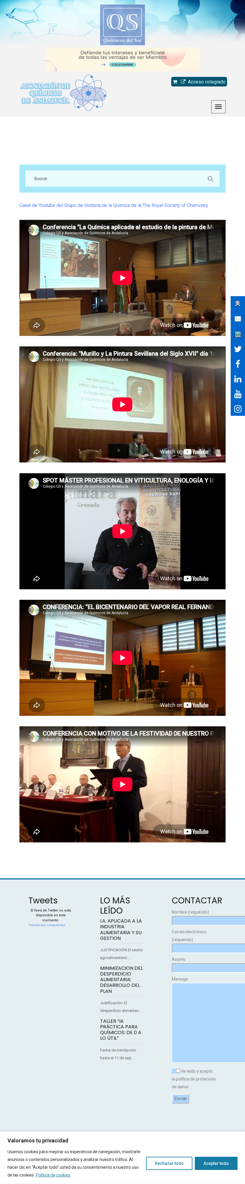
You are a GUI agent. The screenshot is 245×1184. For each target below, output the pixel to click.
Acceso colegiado (206, 82)
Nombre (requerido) (190, 912)
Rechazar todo (169, 1163)
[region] (122, 1158)
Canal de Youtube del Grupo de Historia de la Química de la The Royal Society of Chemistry (113, 205)
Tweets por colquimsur (46, 925)
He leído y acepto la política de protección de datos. (194, 1079)
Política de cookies (53, 1175)
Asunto (179, 959)
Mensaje (180, 979)
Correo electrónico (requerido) (189, 935)
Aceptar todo (216, 1163)
